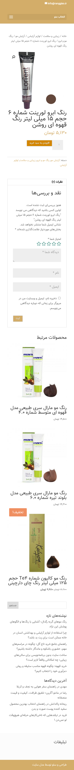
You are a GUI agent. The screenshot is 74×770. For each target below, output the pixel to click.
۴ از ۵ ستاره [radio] (44, 244)
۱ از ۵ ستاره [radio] (59, 244)
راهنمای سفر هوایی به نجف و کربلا (36, 687)
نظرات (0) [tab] (57, 182)
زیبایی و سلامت (51, 36)
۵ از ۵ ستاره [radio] (39, 244)
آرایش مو (20, 36)
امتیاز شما (54, 239)
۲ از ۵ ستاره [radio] (54, 244)
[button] (13, 57)
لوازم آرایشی (34, 36)
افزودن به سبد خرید (39, 143)
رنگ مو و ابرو (43, 160)
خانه (64, 36)
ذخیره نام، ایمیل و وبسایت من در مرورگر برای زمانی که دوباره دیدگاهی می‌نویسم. (40, 303)
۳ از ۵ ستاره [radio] (49, 244)
